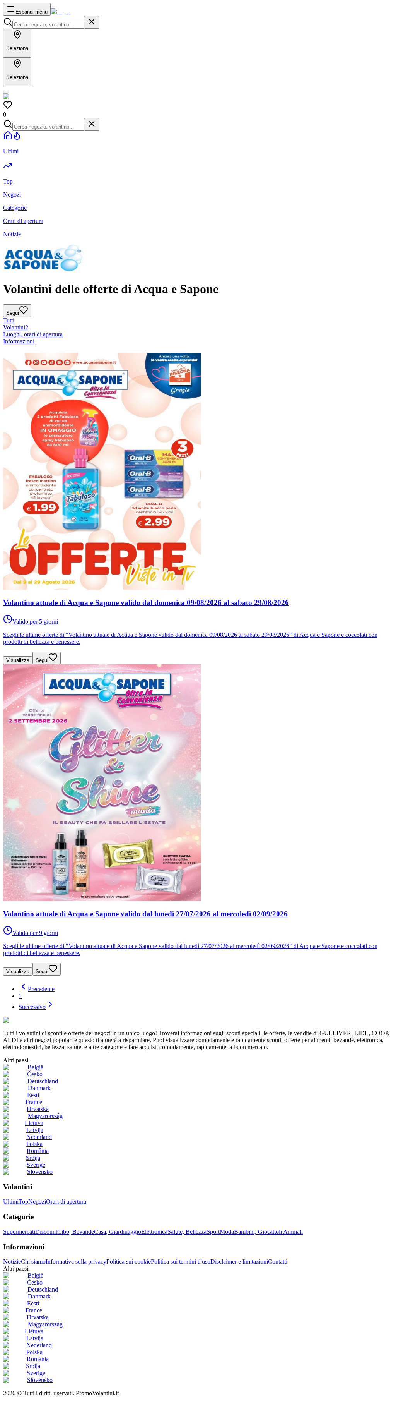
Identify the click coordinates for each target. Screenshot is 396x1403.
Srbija (33, 1157)
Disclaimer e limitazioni (239, 1261)
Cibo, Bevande (75, 1231)
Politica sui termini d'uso (180, 1261)
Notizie (12, 1261)
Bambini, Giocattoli (258, 1231)
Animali (293, 1231)
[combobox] (48, 25)
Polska (34, 1144)
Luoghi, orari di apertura (33, 334)
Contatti (277, 1261)
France (34, 1102)
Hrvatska (38, 1109)
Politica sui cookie (128, 1261)
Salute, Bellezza (187, 1231)
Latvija (34, 1130)
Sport (213, 1231)
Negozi (37, 1201)
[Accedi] (6, 92)
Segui (42, 660)
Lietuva (34, 1123)
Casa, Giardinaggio (117, 1231)
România (38, 1150)
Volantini (15, 327)
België (35, 1067)
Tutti (8, 320)
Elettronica (154, 1231)
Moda (227, 1231)
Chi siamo (33, 1261)
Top (23, 1201)
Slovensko (40, 1171)
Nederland (39, 1137)
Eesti (33, 1095)
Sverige (36, 1164)
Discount (46, 1231)
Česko (35, 1074)
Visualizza (17, 660)
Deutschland (42, 1081)
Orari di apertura (66, 1201)
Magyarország (45, 1116)
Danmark (39, 1088)
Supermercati (19, 1231)
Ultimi (11, 1201)
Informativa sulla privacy (76, 1261)
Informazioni (18, 341)
